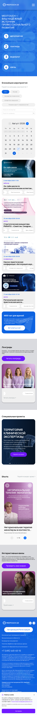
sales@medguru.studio (29, 664)
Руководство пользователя (10, 641)
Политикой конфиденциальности (21, 701)
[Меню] (33, 4)
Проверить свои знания (16, 566)
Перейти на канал (18, 454)
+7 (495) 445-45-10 (11, 650)
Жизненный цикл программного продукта (14, 635)
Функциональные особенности (11, 638)
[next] (33, 442)
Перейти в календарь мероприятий (14, 87)
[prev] (3, 442)
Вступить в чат (14, 328)
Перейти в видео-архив (25, 477)
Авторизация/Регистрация (18, 629)
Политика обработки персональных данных (14, 644)
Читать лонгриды (13, 358)
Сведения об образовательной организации (15, 646)
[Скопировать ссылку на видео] (30, 485)
